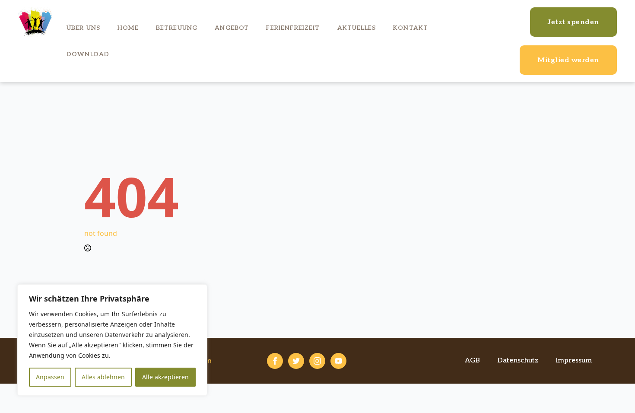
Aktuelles (356, 28)
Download (88, 54)
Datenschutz (517, 360)
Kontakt (410, 28)
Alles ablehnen (103, 377)
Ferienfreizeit (293, 28)
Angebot (232, 28)
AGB (472, 360)
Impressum (574, 360)
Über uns (83, 28)
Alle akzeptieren (165, 377)
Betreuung (176, 28)
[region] (112, 340)
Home (128, 28)
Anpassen (50, 377)
